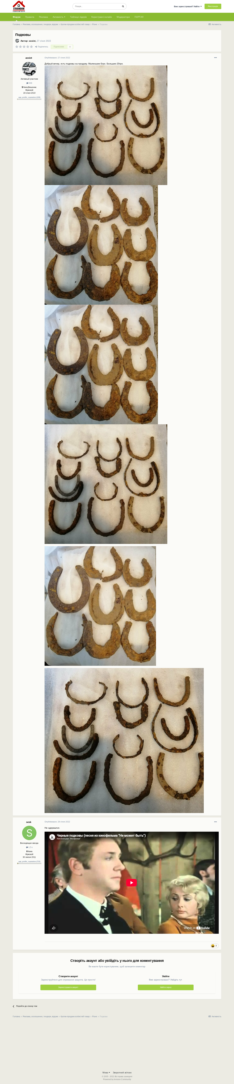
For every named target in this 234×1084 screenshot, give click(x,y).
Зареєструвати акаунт (68, 987)
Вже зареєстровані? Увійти (187, 6)
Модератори (123, 17)
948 (30, 83)
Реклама (43, 17)
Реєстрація (213, 6)
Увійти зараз (165, 987)
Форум (16, 17)
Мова (106, 1072)
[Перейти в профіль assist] (17, 41)
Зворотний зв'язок (122, 1072)
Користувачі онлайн (101, 17)
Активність (58, 17)
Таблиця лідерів (78, 17)
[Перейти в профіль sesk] (29, 833)
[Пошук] (123, 6)
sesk (28, 822)
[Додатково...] (215, 58)
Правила (29, 17)
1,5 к (30, 847)
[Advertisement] (117, 1045)
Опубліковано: (57, 58)
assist (32, 41)
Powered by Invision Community (117, 1079)
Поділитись (42, 47)
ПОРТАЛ (139, 17)
